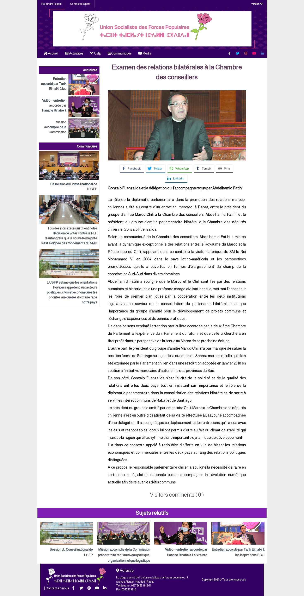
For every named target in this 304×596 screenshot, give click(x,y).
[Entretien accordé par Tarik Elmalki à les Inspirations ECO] (69, 84)
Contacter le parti (80, 3)
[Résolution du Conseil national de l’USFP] (69, 172)
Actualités (76, 53)
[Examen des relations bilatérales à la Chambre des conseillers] (177, 93)
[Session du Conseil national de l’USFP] (66, 540)
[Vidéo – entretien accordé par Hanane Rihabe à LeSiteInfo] (69, 106)
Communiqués (121, 53)
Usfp (97, 53)
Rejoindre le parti (51, 3)
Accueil (52, 53)
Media (146, 53)
